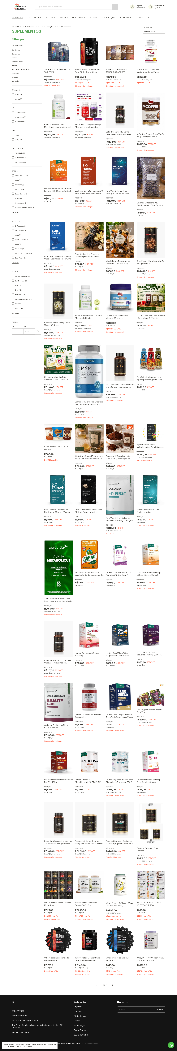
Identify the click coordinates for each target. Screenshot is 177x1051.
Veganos (15, 77)
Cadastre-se (140, 8)
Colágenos (16, 54)
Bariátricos (16, 50)
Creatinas (15, 58)
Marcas (93, 18)
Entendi (29, 1046)
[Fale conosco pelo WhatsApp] (171, 1045)
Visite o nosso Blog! (20, 1032)
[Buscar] (115, 7)
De (13, 326)
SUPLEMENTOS (23, 27)
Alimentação (108, 18)
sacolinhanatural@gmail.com (25, 1020)
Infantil (14, 65)
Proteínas (15, 73)
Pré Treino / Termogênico (21, 69)
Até (25, 326)
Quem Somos (125, 18)
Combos (63, 18)
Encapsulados (17, 62)
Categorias (17, 18)
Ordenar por (147, 27)
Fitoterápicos (78, 18)
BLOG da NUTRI (142, 18)
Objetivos (50, 18)
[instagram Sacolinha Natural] (13, 1002)
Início (14, 27)
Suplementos (35, 18)
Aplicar (38, 332)
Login (138, 6)
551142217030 (18, 1011)
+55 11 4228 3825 (19, 1015)
